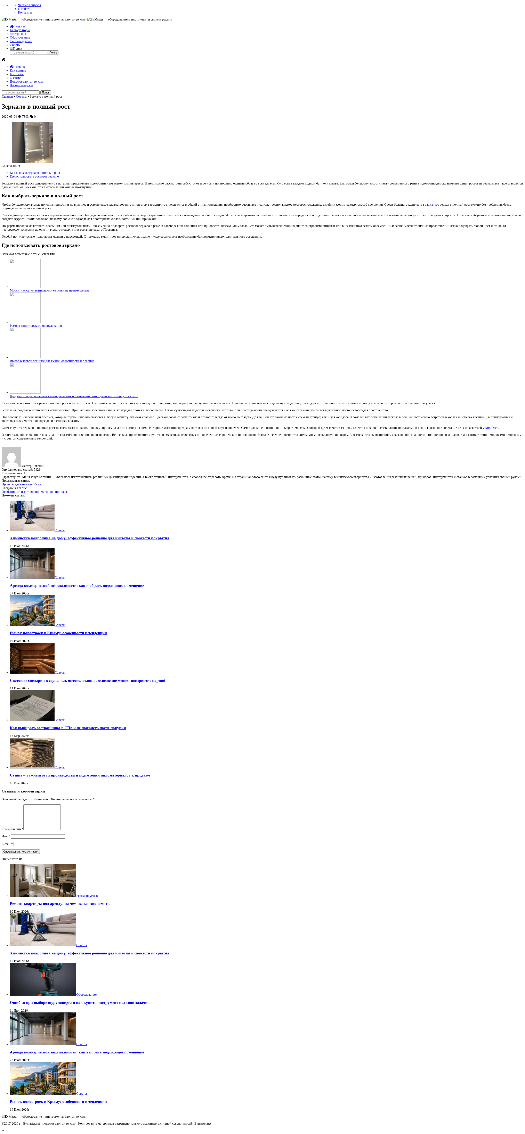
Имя (6, 836)
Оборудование (20, 37)
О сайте (23, 8)
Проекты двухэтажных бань (21, 484)
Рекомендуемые (87, 895)
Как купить (18, 70)
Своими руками (21, 41)
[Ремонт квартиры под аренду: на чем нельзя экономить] (43, 895)
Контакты (25, 12)
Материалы (18, 33)
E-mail (7, 844)
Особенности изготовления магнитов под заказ (35, 491)
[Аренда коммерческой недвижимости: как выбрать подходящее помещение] (32, 577)
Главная (19, 26)
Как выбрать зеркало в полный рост (35, 172)
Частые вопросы (29, 5)
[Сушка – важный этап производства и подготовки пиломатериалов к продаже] (32, 767)
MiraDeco (491, 427)
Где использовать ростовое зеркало (34, 176)
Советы (15, 45)
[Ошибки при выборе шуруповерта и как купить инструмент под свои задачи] (43, 994)
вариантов (432, 204)
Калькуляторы (20, 30)
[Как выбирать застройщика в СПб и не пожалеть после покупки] (32, 720)
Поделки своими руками (27, 81)
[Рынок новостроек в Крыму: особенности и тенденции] (32, 625)
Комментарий (12, 829)
